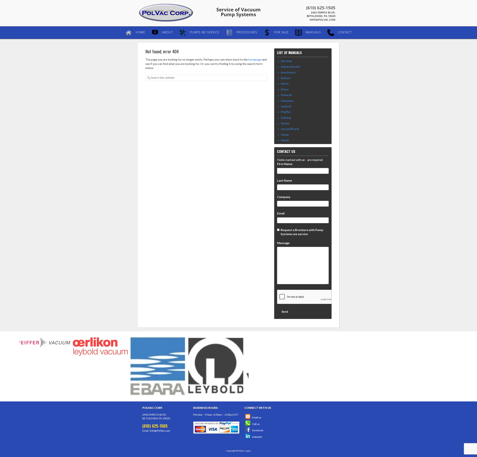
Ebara (284, 89)
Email (281, 213)
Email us (256, 417)
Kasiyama (287, 100)
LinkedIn (257, 436)
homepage (255, 59)
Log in (248, 450)
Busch (285, 83)
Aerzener (287, 61)
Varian (285, 134)
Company (284, 197)
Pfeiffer (286, 112)
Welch (285, 140)
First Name (285, 164)
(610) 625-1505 (320, 7)
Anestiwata (288, 72)
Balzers (285, 78)
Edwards (286, 95)
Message (284, 243)
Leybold (286, 106)
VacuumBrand (290, 129)
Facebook (257, 430)
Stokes (285, 123)
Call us (256, 423)
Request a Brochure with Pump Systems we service (302, 232)
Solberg (286, 117)
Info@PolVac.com (322, 19)
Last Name (285, 180)
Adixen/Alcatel (290, 66)
